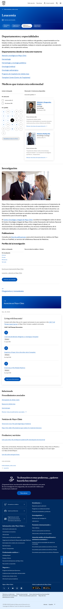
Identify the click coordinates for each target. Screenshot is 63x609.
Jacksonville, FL (9, 100)
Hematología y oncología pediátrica (14, 63)
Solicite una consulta (9, 279)
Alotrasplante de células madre (10, 400)
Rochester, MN (8, 103)
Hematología (6, 59)
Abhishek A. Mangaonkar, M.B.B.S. (44, 103)
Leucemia (9, 15)
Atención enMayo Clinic (37, 25)
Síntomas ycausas (6, 25)
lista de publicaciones (18, 237)
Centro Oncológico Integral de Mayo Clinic (18, 220)
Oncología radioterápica (10, 70)
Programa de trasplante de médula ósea (15, 74)
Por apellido (5, 107)
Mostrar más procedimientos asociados (13, 412)
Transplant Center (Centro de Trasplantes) (16, 77)
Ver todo (4, 262)
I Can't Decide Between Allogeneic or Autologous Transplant (21, 336)
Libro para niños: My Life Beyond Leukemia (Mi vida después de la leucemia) (23, 439)
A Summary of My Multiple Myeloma (14, 368)
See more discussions (12, 379)
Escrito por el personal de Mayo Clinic (13, 269)
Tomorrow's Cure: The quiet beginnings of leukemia (16, 423)
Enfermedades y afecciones (11, 9)
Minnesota (4, 259)
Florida (3, 257)
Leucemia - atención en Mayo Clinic (12, 273)
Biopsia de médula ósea (8, 404)
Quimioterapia (6, 408)
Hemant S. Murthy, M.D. (43, 133)
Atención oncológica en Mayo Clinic (14, 55)
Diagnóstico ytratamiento (16, 25)
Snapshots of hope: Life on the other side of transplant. (20, 352)
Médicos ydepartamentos (27, 25)
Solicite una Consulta (9, 20)
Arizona (4, 255)
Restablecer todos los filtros (11, 138)
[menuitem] (6, 25)
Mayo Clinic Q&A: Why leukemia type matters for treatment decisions (22, 428)
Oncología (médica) (8, 66)
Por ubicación (5, 96)
